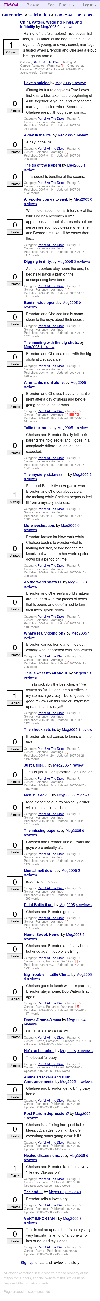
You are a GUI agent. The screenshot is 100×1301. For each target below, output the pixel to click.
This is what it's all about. (46, 673)
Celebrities (39, 15)
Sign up (27, 1262)
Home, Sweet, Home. (42, 935)
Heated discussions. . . (44, 1156)
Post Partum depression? (46, 1114)
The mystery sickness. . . (45, 475)
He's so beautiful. (39, 1051)
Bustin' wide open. (40, 303)
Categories (12, 15)
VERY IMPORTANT (40, 1219)
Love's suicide (37, 83)
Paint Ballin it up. (38, 905)
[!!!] (67, 248)
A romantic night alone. (44, 382)
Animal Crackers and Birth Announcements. (47, 1079)
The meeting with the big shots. (51, 343)
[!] (77, 961)
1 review (79, 82)
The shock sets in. (40, 730)
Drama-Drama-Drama (42, 1020)
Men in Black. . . (37, 795)
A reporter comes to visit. (46, 199)
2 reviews (82, 261)
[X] (77, 414)
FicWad (11, 5)
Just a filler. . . (35, 765)
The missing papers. (42, 831)
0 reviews (65, 26)
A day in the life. (38, 135)
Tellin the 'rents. (38, 428)
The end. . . (33, 1192)
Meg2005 (49, 26)
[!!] (63, 65)
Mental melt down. (40, 870)
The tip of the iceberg (42, 165)
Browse (33, 4)
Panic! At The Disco (74, 15)
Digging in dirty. (38, 262)
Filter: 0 (65, 4)
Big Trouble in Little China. (47, 975)
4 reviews (84, 904)
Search (54, 4)
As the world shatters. (43, 582)
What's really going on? (45, 633)
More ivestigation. (39, 525)
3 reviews (73, 1191)
